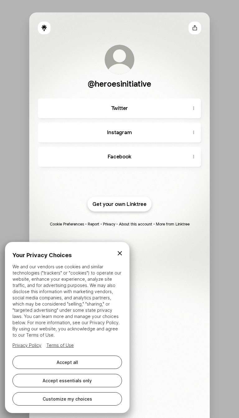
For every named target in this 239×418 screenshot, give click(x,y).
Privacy (109, 224)
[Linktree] (44, 28)
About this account (135, 224)
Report (93, 224)
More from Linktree (173, 224)
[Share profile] (195, 28)
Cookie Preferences (67, 224)
